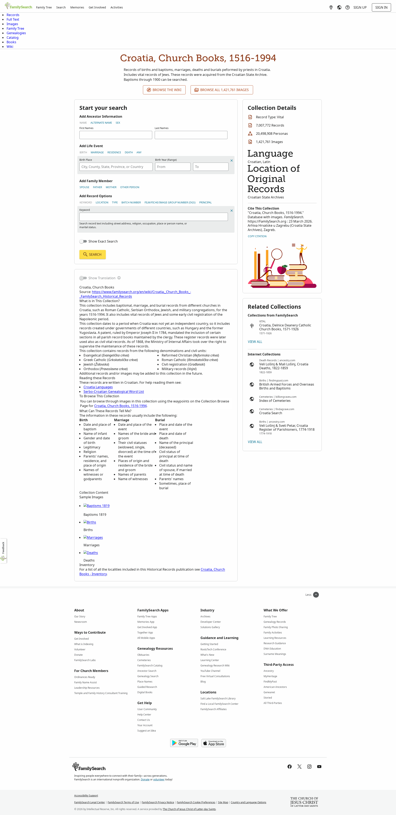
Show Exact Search (103, 241)
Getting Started (209, 644)
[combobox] (116, 166)
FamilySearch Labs (85, 660)
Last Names (162, 128)
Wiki (10, 46)
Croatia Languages (98, 387)
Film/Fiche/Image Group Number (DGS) (170, 202)
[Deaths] (91, 552)
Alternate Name (101, 122)
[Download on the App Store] (213, 743)
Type (115, 202)
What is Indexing (83, 644)
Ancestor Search (146, 671)
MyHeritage (270, 676)
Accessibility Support (86, 795)
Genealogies (16, 33)
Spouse (84, 187)
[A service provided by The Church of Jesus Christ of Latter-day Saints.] (304, 802)
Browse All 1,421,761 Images (224, 90)
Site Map (223, 802)
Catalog (13, 37)
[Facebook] (289, 766)
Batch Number (131, 202)
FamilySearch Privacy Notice (158, 802)
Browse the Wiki (167, 90)
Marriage (97, 152)
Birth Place (85, 160)
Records (13, 15)
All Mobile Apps (146, 638)
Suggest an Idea (146, 730)
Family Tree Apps (147, 616)
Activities (117, 7)
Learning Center (209, 660)
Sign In (381, 7)
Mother (111, 187)
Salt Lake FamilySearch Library (218, 698)
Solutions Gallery (210, 627)
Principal (205, 202)
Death (129, 152)
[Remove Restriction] (231, 210)
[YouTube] (319, 766)
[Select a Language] (339, 7)
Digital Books (144, 692)
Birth (83, 152)
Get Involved (97, 7)
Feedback (3, 548)
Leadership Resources (87, 688)
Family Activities (273, 632)
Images (12, 24)
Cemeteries (144, 660)
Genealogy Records (275, 622)
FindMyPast (270, 681)
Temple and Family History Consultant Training (100, 693)
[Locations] (331, 7)
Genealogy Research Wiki (215, 665)
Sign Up (360, 7)
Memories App (145, 622)
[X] (299, 766)
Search (61, 7)
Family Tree (44, 7)
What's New (207, 655)
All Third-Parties (273, 703)
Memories (77, 7)
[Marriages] (93, 537)
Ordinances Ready (84, 677)
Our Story (79, 616)
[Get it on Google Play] (184, 743)
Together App (145, 632)
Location (102, 202)
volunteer (159, 779)
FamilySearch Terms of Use (123, 802)
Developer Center (210, 622)
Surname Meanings (275, 654)
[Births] (90, 522)
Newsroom (80, 622)
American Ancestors (275, 687)
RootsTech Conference (213, 649)
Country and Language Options (248, 802)
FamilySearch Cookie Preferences (196, 802)
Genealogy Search (147, 676)
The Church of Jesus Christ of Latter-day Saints (189, 809)
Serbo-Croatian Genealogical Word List (114, 391)
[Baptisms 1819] (97, 505)
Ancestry (269, 671)
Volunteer (79, 649)
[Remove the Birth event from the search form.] (231, 160)
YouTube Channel (210, 671)
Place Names (144, 681)
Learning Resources (275, 638)
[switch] (83, 241)
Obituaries (143, 655)
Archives (205, 616)
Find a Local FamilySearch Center (219, 704)
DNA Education (272, 648)
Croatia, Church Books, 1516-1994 (120, 405)
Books (11, 42)
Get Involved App (147, 627)
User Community (147, 709)
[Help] (347, 7)
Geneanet (269, 692)
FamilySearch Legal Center (89, 802)
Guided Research (147, 687)
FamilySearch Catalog (149, 665)
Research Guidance (275, 643)
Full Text (13, 19)
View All (255, 341)
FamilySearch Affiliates (213, 709)
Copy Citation (257, 236)
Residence (114, 152)
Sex (118, 122)
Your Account (144, 725)
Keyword (86, 202)
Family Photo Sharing (276, 627)
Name (83, 122)
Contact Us (143, 720)
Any (139, 152)
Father (97, 187)
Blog (203, 681)
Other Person (129, 187)
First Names (86, 128)
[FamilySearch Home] (18, 6)
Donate (78, 655)
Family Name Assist (85, 682)
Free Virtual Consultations (215, 676)
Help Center (144, 714)
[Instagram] (309, 766)
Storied (268, 697)
